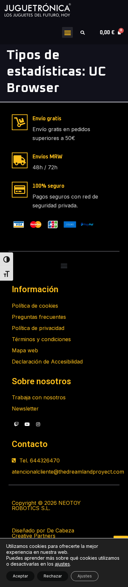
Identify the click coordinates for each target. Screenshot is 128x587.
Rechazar (53, 576)
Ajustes (84, 576)
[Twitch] (16, 424)
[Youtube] (27, 424)
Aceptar (20, 576)
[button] (67, 32)
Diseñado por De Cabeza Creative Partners (43, 533)
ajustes (62, 564)
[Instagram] (38, 424)
